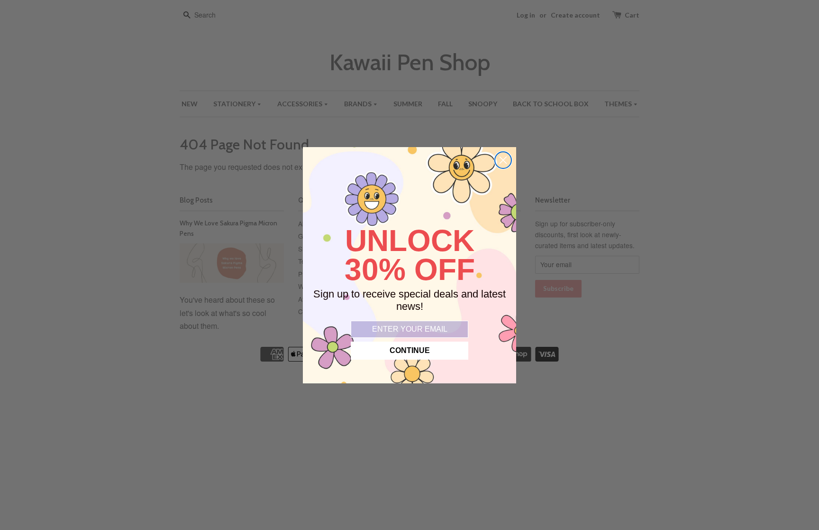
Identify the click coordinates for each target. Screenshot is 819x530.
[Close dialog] (503, 160)
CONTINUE (410, 350)
